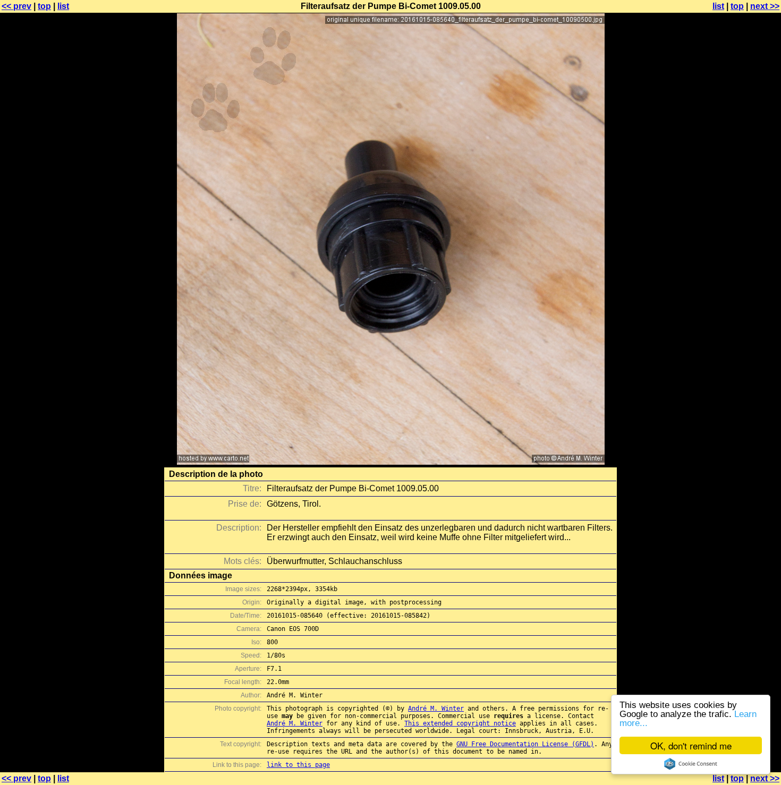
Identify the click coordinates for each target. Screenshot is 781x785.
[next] (391, 461)
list (63, 6)
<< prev (16, 6)
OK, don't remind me (691, 745)
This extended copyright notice (460, 723)
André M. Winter (436, 708)
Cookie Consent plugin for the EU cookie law (690, 764)
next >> (764, 6)
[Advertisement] (737, 263)
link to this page (298, 765)
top (44, 6)
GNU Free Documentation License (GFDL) (525, 744)
